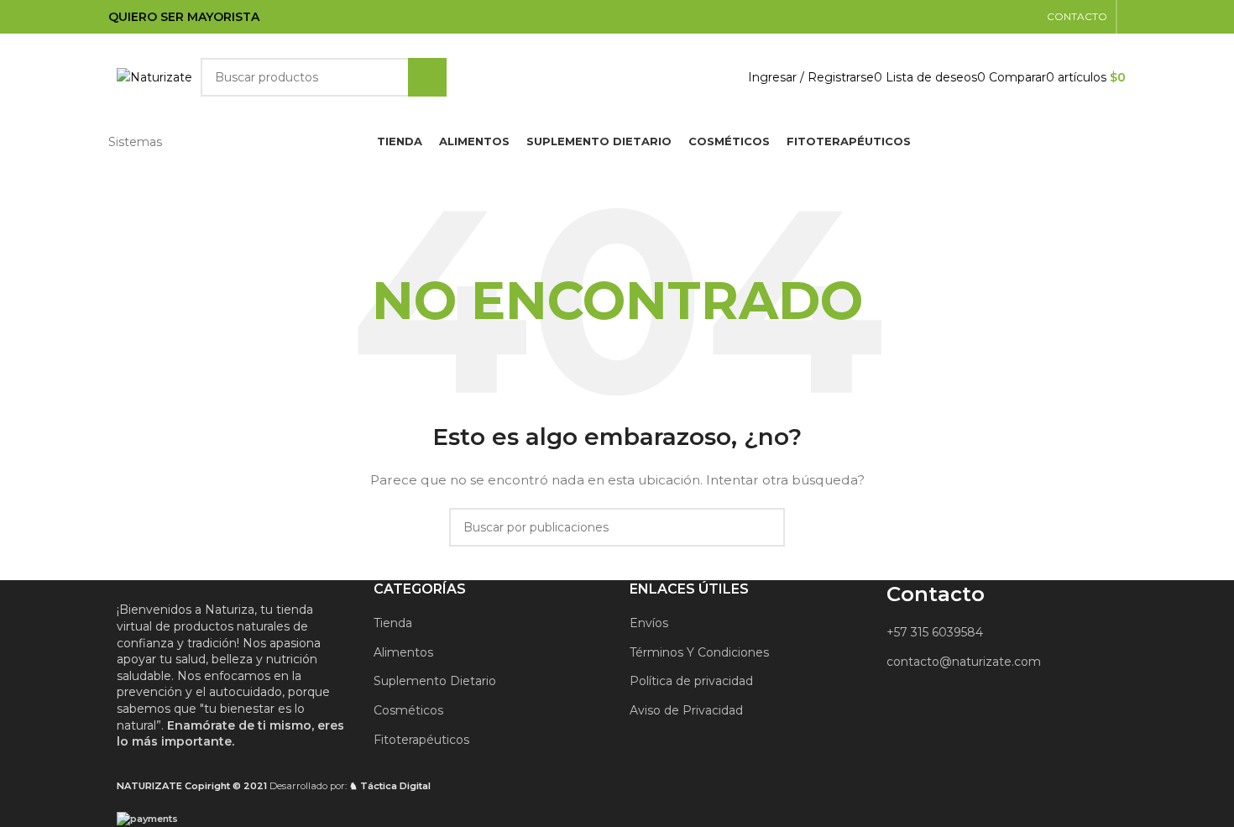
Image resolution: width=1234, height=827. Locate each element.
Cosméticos (408, 710)
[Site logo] (154, 76)
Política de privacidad (691, 680)
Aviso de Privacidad (686, 710)
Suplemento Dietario (435, 680)
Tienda (393, 623)
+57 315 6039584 (934, 632)
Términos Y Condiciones (699, 652)
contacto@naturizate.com (963, 661)
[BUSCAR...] (427, 77)
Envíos (649, 623)
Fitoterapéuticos (421, 739)
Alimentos (403, 652)
